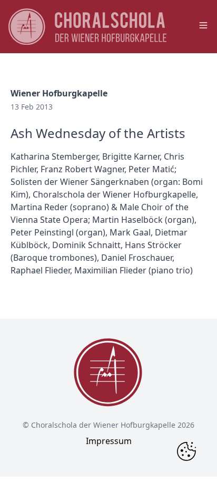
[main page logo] (87, 26)
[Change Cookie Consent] (186, 451)
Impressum (109, 441)
